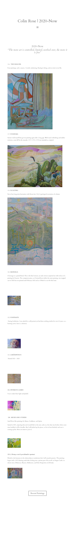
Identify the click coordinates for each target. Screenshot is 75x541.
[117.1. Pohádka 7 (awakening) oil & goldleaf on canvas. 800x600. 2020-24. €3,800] (35, 187)
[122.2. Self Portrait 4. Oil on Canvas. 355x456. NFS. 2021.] (14, 348)
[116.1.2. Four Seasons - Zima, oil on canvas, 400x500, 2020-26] (30, 129)
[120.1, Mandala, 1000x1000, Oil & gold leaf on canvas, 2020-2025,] (14, 305)
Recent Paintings (37, 493)
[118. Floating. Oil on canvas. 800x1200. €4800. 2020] (30, 265)
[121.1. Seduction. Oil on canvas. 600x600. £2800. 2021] (14, 410)
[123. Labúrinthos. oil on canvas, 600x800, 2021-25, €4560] (14, 383)
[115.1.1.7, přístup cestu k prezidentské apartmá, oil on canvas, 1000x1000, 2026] (15, 478)
